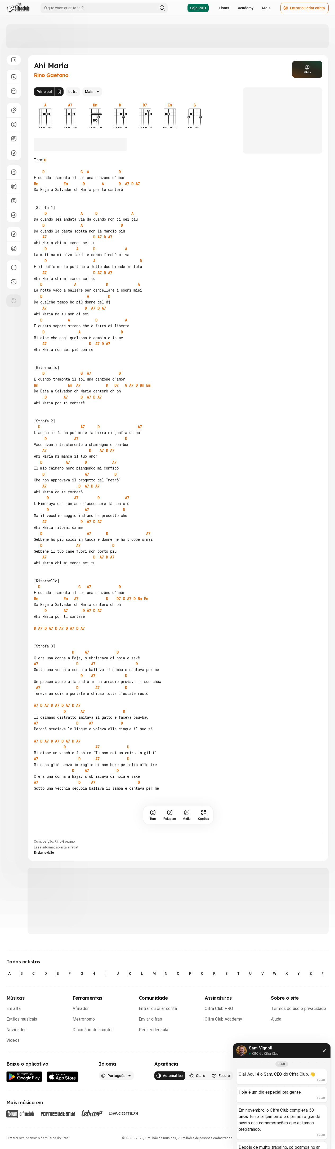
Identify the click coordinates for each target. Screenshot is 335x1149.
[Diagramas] (13, 186)
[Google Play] (24, 1076)
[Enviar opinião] (13, 267)
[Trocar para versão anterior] (13, 281)
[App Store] (63, 1076)
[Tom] (13, 124)
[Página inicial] (18, 8)
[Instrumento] (13, 110)
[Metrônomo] (13, 248)
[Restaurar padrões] (13, 300)
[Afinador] (13, 234)
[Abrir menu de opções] (13, 60)
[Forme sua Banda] (57, 1113)
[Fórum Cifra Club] (20, 1114)
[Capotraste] (13, 138)
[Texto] (13, 200)
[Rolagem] (13, 76)
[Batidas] (13, 215)
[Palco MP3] (123, 1113)
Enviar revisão (44, 853)
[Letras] (92, 1113)
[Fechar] (324, 1051)
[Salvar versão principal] (59, 91)
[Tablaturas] (13, 172)
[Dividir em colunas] (13, 91)
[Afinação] (13, 153)
